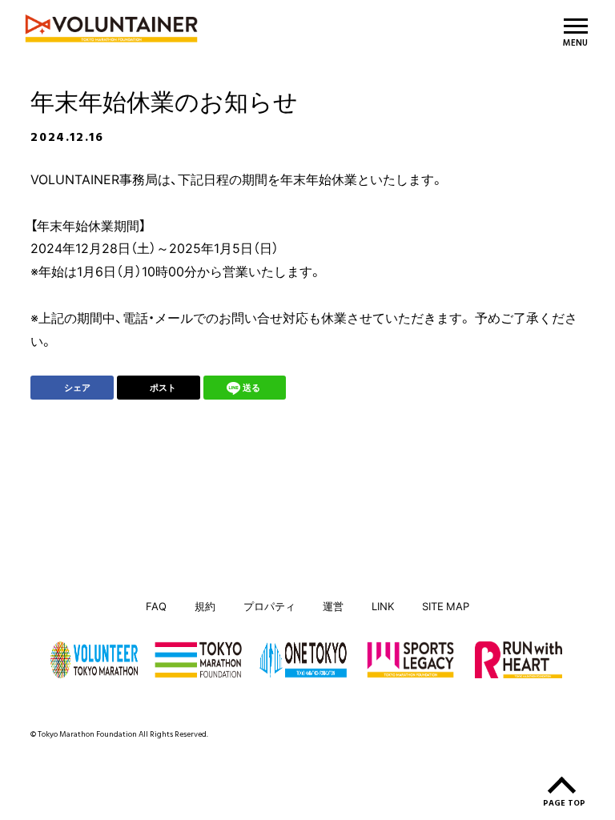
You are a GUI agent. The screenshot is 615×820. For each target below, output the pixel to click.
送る (251, 387)
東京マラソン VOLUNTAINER (209, 28)
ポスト (163, 387)
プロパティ (269, 605)
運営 (333, 605)
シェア (77, 387)
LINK (383, 605)
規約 (205, 605)
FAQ (156, 605)
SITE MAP (445, 605)
